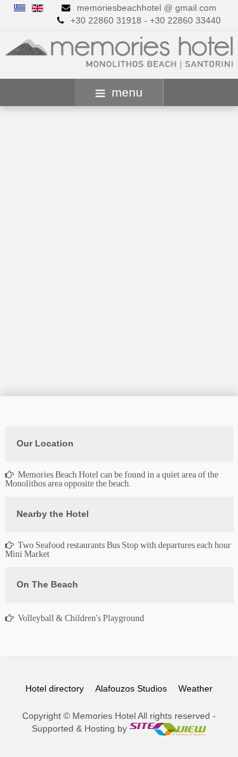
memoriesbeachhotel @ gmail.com (146, 8)
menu (127, 92)
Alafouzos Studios (131, 688)
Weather (195, 688)
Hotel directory (54, 688)
